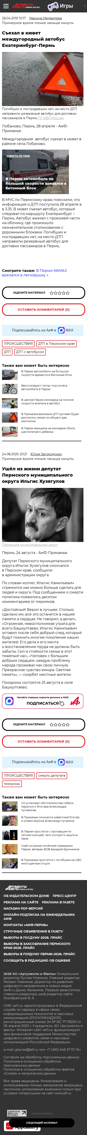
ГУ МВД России (51, 118)
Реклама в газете (58, 902)
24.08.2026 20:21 (14, 454)
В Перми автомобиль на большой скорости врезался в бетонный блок (46, 373)
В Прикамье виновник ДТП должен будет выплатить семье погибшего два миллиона (50, 417)
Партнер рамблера (42, 1113)
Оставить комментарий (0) (44, 310)
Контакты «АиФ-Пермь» (26, 925)
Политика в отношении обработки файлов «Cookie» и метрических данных (39, 1071)
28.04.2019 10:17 (14, 18)
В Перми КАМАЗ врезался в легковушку (34, 273)
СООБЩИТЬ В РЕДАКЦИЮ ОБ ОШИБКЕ (37, 961)
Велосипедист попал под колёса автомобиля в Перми (44, 387)
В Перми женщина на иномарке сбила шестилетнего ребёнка (48, 430)
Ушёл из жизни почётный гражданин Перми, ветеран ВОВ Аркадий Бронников (50, 847)
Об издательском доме (26, 896)
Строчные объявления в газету (33, 931)
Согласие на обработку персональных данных (41, 1057)
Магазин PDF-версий (23, 908)
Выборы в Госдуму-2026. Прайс (33, 938)
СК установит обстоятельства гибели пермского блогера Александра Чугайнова (47, 806)
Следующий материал (41, 1122)
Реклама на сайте (21, 902)
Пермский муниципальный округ (30, 545)
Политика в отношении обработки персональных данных (32, 1063)
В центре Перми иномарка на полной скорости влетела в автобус (47, 401)
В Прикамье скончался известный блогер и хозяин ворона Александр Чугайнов (50, 819)
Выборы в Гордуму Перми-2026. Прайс (39, 954)
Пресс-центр (64, 896)
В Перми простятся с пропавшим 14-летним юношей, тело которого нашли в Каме (49, 835)
